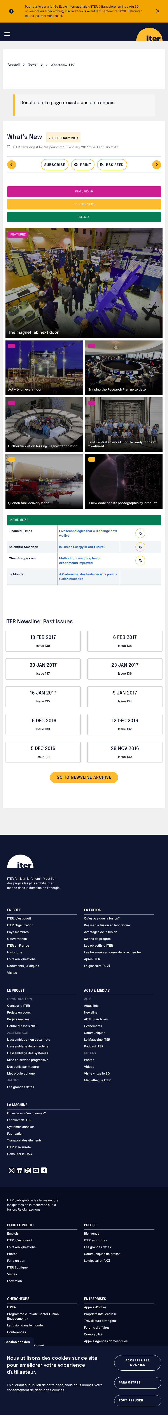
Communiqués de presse (102, 1254)
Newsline (35, 64)
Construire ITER (18, 1006)
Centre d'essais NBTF (23, 1026)
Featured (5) (84, 191)
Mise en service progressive (27, 1060)
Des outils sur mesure (23, 1067)
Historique (14, 952)
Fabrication (15, 1134)
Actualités (91, 1006)
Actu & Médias (97, 991)
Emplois (13, 1233)
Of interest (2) (84, 204)
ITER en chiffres (95, 1240)
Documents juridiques (23, 966)
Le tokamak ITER (19, 1120)
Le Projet (16, 991)
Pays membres (18, 932)
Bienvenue (91, 1233)
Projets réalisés (18, 1019)
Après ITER (92, 959)
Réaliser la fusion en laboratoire (107, 925)
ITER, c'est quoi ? (19, 1240)
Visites (12, 973)
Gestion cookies (17, 1342)
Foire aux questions (21, 959)
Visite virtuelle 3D (97, 1073)
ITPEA (11, 1307)
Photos (89, 1060)
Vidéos (89, 1067)
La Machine (17, 1105)
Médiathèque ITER (97, 1080)
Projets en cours (19, 1012)
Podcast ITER (93, 1046)
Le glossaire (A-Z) (97, 966)
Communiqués (94, 1033)
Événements (93, 1026)
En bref (14, 910)
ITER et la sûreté (19, 1147)
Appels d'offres (95, 1307)
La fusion (92, 910)
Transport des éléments (24, 1140)
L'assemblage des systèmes (27, 1053)
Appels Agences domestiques (106, 1341)
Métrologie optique (21, 1073)
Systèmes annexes (21, 1127)
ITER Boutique (17, 1267)
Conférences (16, 1332)
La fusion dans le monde (25, 1325)
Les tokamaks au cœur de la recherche (112, 952)
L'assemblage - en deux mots (28, 1040)
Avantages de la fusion (100, 932)
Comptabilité (93, 1334)
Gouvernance (17, 939)
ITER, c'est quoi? (19, 918)
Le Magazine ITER (97, 1040)
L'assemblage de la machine (27, 1046)
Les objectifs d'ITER (98, 945)
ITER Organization (20, 925)
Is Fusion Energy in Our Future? (82, 547)
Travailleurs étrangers (100, 1321)
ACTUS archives (96, 1019)
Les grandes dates (20, 1087)
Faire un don (16, 1261)
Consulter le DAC (19, 1154)
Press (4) (84, 216)
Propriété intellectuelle (100, 1314)
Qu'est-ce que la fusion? (102, 918)
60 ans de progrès (97, 939)
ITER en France (18, 945)
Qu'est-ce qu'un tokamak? (26, 1113)
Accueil (14, 64)
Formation (14, 1281)
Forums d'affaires (97, 1328)
